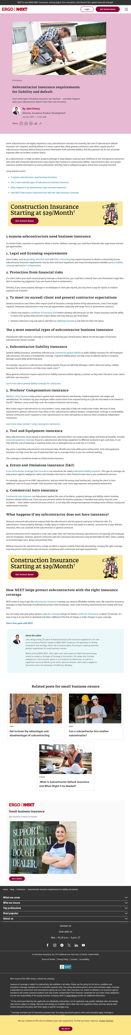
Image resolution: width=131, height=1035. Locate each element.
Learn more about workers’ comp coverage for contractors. (33, 424)
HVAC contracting (62, 259)
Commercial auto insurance (19, 496)
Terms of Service (48, 959)
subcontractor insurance (45, 601)
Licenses (73, 959)
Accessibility (84, 959)
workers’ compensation (30, 265)
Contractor (21, 889)
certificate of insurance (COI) (44, 313)
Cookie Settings (106, 1021)
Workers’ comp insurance (17, 396)
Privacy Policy (62, 959)
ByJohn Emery (31, 108)
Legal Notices (72, 995)
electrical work (42, 259)
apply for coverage (51, 614)
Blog (12, 889)
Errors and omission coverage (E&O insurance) (27, 471)
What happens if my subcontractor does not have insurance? (38, 187)
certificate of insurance (88, 614)
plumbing (30, 259)
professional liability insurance (86, 471)
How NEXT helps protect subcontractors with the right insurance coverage (45, 192)
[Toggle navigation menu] (126, 9)
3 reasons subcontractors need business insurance (34, 177)
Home (5, 889)
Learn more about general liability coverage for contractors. (33, 383)
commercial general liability (68, 353)
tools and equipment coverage (20, 440)
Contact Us (65, 925)
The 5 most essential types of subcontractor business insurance (40, 182)
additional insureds (65, 321)
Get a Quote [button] (17, 879)
